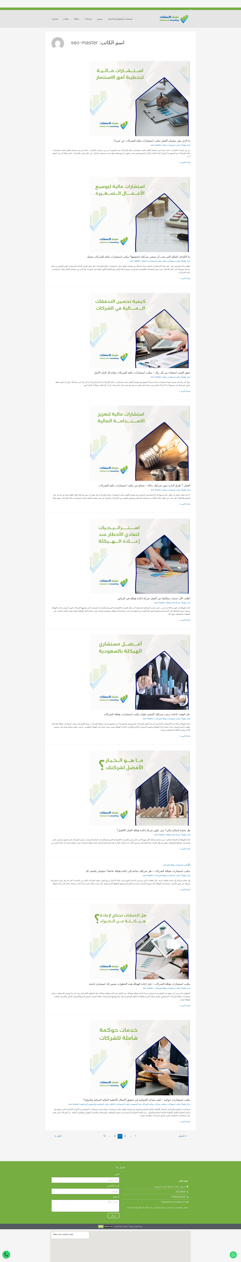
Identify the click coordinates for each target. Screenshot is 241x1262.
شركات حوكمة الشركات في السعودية (145, 1104)
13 (104, 1136)
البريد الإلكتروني (113, 1185)
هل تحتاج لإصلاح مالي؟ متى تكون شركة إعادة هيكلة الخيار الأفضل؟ (153, 830)
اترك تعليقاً (186, 145)
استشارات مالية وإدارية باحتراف (120, 19)
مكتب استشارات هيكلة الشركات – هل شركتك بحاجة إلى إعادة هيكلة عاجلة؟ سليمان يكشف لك (138, 871)
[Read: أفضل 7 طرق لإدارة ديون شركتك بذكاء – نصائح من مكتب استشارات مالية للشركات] (140, 443)
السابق (182, 1136)
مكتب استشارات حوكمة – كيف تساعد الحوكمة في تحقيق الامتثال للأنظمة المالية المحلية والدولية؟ (136, 1099)
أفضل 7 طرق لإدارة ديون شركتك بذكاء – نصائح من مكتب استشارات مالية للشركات (144, 485)
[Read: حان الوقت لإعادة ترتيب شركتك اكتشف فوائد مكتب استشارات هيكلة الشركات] (140, 672)
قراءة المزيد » (184, 162)
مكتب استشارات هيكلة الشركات (167, 718)
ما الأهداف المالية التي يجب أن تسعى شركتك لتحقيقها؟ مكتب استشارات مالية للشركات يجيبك (138, 256)
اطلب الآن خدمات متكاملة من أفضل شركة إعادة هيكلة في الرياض (154, 598)
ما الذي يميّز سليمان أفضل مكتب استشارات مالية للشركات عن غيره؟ (152, 140)
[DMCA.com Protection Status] (105, 1226)
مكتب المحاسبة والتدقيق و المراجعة (94, 1104)
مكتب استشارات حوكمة (170, 1104)
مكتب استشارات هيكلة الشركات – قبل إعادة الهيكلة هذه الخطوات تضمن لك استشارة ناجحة (139, 983)
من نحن (100, 19)
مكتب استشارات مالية (171, 145)
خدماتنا (89, 19)
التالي (58, 1136)
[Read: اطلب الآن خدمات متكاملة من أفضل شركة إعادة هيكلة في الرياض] (140, 556)
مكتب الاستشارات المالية (152, 261)
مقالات (66, 19)
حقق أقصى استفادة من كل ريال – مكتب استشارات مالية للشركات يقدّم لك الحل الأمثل (142, 372)
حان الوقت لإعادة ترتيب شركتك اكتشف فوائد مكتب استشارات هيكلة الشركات (147, 714)
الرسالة (116, 1197)
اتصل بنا (55, 19)
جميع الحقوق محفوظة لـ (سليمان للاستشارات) (128, 1226)
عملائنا (76, 19)
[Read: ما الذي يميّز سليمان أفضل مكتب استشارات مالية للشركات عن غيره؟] (140, 98)
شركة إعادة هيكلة (173, 602)
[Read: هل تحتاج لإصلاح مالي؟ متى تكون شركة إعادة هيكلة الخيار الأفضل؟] (140, 788)
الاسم (117, 1174)
